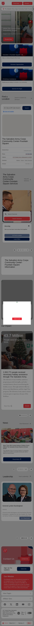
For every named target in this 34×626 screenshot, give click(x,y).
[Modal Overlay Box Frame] (17, 313)
